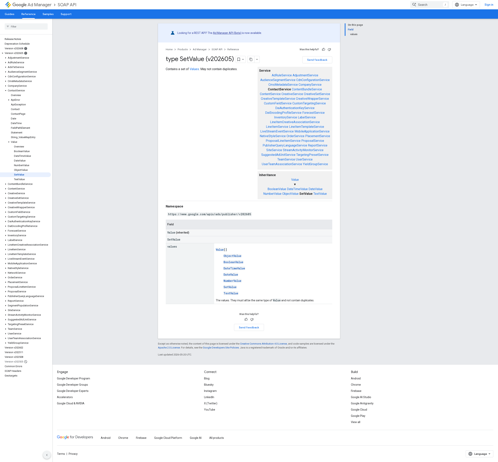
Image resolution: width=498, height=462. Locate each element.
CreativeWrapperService (312, 99)
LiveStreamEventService (277, 131)
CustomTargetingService (309, 103)
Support (66, 14)
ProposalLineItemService (283, 141)
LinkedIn (209, 397)
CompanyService (310, 84)
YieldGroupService (315, 164)
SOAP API (67, 4)
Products (183, 49)
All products (216, 437)
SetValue (230, 287)
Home (169, 49)
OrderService (295, 136)
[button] (25, 53)
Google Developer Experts (73, 390)
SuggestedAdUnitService (278, 155)
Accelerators (65, 397)
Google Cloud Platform (168, 437)
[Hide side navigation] (47, 455)
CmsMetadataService (283, 84)
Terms (61, 453)
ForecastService (313, 113)
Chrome (356, 384)
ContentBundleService (307, 89)
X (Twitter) (210, 403)
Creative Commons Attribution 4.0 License (263, 343)
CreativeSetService (317, 94)
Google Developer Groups (72, 384)
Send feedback (317, 60)
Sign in (489, 4)
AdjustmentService (305, 75)
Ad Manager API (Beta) (227, 32)
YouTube (209, 409)
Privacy (73, 453)
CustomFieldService (278, 103)
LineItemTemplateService (306, 127)
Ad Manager (40, 4)
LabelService (307, 117)
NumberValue (272, 194)
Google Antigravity (362, 403)
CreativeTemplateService (278, 99)
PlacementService (317, 136)
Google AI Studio (361, 397)
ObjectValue (290, 194)
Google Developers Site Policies (221, 347)
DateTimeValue (297, 189)
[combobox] (429, 4)
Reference (28, 14)
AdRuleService (282, 75)
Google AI (196, 437)
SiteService (274, 150)
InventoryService (285, 117)
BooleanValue (276, 189)
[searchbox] (26, 26)
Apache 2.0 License (169, 347)
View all (355, 422)
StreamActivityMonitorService (303, 150)
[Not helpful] (329, 49)
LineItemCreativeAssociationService (295, 122)
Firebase (356, 390)
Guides (9, 14)
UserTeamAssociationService (282, 164)
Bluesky (209, 384)
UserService (304, 159)
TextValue (320, 194)
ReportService (317, 145)
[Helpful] (323, 49)
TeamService (286, 159)
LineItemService (277, 127)
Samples (48, 14)
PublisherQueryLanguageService (285, 145)
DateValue (316, 189)
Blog (207, 378)
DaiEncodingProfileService (283, 113)
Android (356, 378)
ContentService (270, 94)
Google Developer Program (73, 378)
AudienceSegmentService (277, 80)
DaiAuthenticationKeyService (295, 108)
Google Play (358, 415)
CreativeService (292, 94)
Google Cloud (359, 409)
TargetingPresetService (312, 155)
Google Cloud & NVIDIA (70, 403)
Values (194, 69)
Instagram (210, 390)
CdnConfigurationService (313, 80)
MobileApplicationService (312, 131)
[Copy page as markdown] (250, 59)
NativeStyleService (273, 136)
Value (295, 180)
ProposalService (312, 141)
